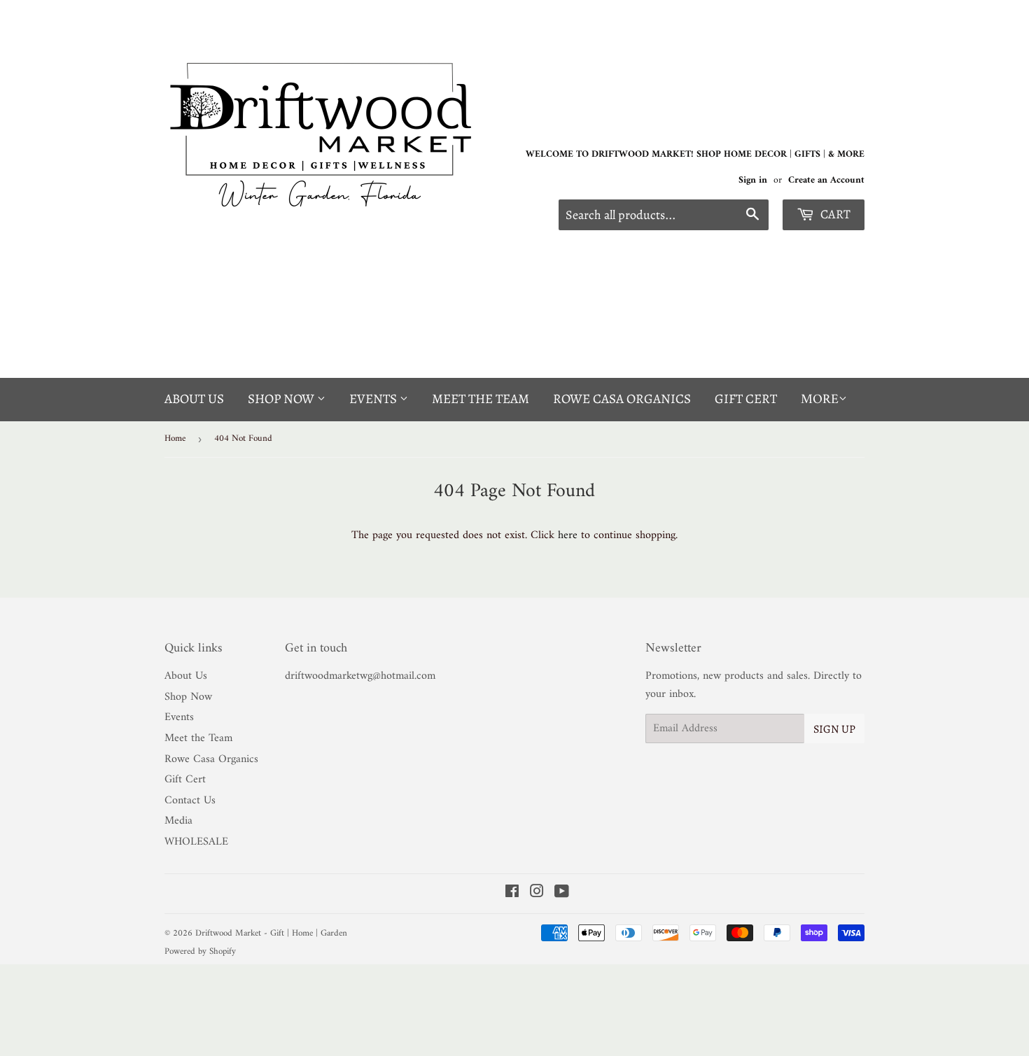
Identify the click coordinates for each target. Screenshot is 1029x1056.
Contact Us (190, 800)
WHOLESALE (196, 842)
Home (175, 438)
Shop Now (282, 399)
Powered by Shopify (200, 951)
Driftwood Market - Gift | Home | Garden (271, 933)
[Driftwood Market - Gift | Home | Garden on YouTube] (561, 893)
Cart (834, 214)
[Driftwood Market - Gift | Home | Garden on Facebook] (512, 893)
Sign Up (834, 729)
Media (178, 821)
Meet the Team (480, 399)
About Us (194, 399)
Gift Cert (746, 399)
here (568, 535)
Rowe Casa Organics (622, 399)
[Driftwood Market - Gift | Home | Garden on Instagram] (537, 893)
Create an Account (826, 180)
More (820, 399)
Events (374, 399)
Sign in (752, 180)
